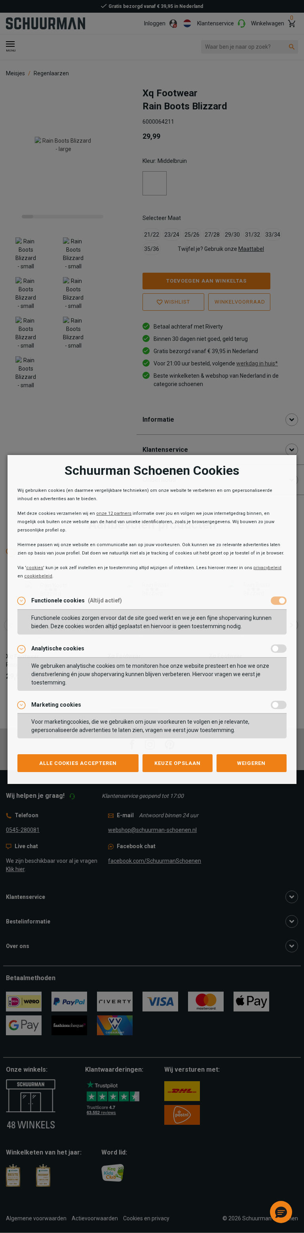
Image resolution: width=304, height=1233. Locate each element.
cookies (34, 567)
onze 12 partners (113, 513)
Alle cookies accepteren (78, 763)
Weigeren (251, 763)
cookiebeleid (38, 576)
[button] (281, 1212)
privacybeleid (267, 567)
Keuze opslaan (177, 763)
